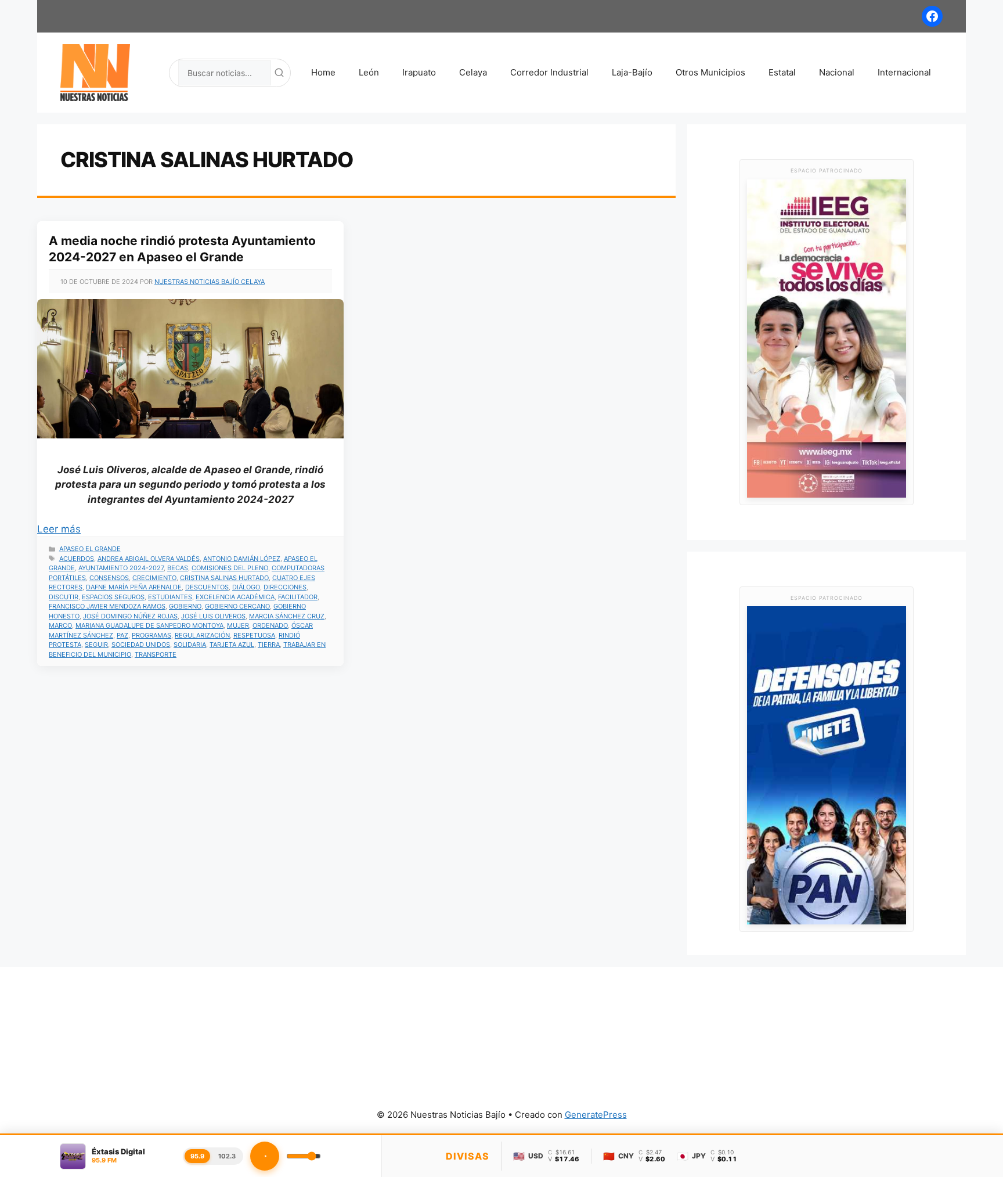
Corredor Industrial (549, 72)
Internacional (904, 72)
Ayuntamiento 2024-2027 (121, 568)
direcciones (285, 587)
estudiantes (170, 597)
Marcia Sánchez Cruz (286, 616)
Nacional (836, 72)
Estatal (782, 72)
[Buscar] (279, 72)
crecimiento (154, 578)
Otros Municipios (710, 72)
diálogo (246, 587)
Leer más (59, 529)
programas (151, 635)
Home (323, 72)
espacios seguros (113, 597)
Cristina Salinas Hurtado (224, 578)
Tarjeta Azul (232, 644)
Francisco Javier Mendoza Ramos (107, 606)
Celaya (473, 72)
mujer (238, 625)
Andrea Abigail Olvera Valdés (149, 559)
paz (122, 635)
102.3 (227, 1156)
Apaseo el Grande (90, 549)
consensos (109, 578)
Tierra (269, 644)
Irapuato (419, 72)
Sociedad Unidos (140, 644)
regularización (202, 635)
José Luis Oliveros (213, 616)
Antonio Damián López (241, 559)
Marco (60, 625)
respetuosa (254, 635)
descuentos (207, 587)
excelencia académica (235, 597)
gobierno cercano (237, 606)
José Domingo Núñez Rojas (130, 616)
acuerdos (76, 559)
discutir (63, 597)
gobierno (185, 606)
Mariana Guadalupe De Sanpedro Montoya (149, 625)
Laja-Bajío (632, 72)
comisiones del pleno (230, 568)
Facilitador (298, 597)
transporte (155, 654)
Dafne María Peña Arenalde (134, 587)
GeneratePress (596, 1114)
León (369, 72)
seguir (96, 644)
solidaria (190, 644)
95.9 (197, 1156)
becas (177, 568)
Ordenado (270, 625)
